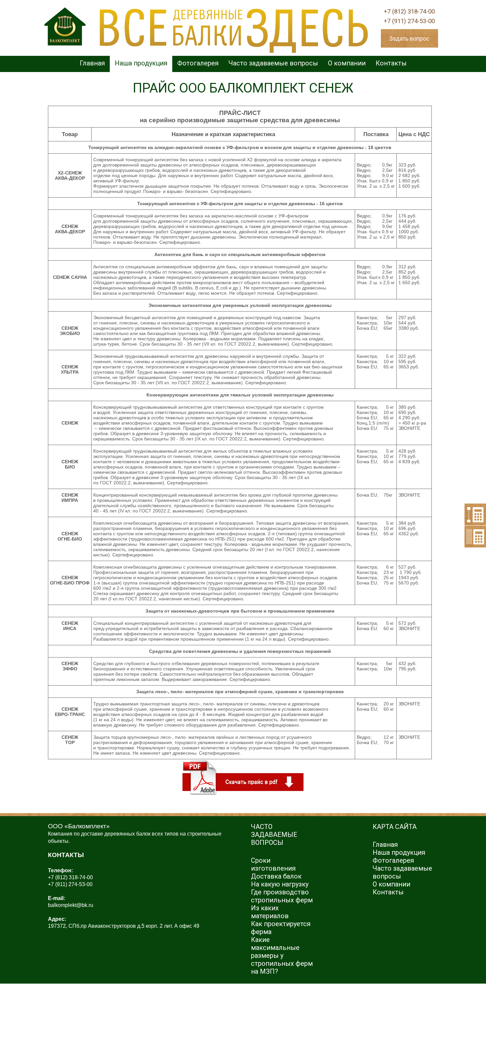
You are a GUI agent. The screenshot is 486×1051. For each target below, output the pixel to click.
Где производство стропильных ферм (282, 896)
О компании (347, 63)
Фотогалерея (198, 63)
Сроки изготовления (273, 864)
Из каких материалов (270, 912)
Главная (92, 63)
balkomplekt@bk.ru (70, 905)
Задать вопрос (409, 38)
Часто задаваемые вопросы (273, 63)
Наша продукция (141, 63)
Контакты (391, 63)
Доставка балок (276, 876)
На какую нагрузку (279, 884)
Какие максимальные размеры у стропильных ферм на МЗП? (282, 955)
